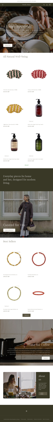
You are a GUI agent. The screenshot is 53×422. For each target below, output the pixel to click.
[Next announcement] (50, 1)
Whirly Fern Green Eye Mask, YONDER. (10, 90)
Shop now (7, 45)
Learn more (42, 393)
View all (26, 165)
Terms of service (46, 419)
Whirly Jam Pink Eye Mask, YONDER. (34, 90)
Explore (46, 358)
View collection (9, 230)
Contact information (38, 419)
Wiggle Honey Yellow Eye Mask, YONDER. (10, 124)
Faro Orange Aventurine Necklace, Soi (10, 274)
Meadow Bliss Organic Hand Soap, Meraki (35, 124)
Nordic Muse (9, 419)
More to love (18, 45)
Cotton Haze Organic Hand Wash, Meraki (35, 159)
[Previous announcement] (2, 1)
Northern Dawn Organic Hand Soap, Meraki (11, 159)
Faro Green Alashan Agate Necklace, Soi (10, 309)
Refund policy (30, 419)
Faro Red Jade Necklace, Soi (33, 274)
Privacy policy (23, 419)
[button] (2, 4)
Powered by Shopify (16, 419)
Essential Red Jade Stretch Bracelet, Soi (35, 309)
